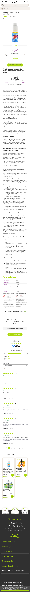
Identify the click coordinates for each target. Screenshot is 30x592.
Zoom (15, 45)
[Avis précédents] (6, 448)
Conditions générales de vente (12, 582)
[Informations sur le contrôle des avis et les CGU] (22, 348)
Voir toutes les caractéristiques (15, 84)
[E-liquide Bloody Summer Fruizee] (15, 31)
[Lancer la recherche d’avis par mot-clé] (27, 369)
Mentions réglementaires (14, 311)
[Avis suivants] (25, 448)
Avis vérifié (7, 375)
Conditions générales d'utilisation (13, 585)
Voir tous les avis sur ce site (16, 350)
